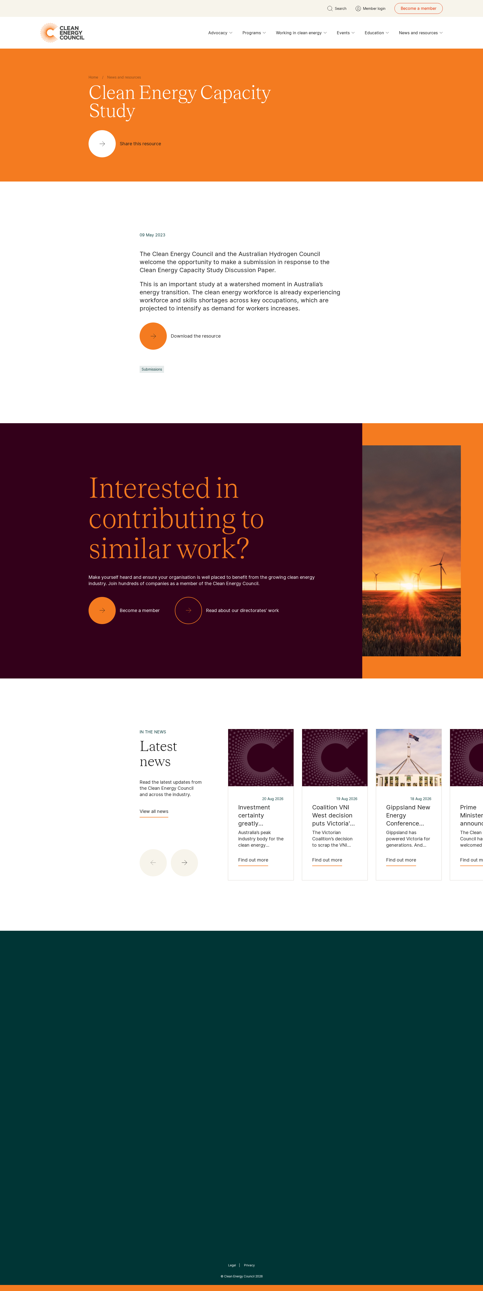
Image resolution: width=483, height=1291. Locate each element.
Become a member (418, 8)
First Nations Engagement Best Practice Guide (156, 1104)
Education (374, 32)
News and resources (418, 32)
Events (343, 32)
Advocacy (217, 32)
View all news (154, 811)
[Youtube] (252, 1018)
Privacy (249, 1265)
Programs (252, 32)
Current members (105, 1086)
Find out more (253, 860)
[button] (184, 862)
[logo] (62, 33)
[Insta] (226, 1018)
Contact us (99, 1062)
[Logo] (241, 992)
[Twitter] (243, 1018)
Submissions (152, 369)
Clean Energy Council (239, 1276)
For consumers (204, 1080)
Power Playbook (155, 1068)
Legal (232, 1265)
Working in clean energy (299, 32)
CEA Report (151, 1056)
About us (97, 1074)
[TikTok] (263, 1018)
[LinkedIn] (234, 1017)
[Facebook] (218, 1018)
